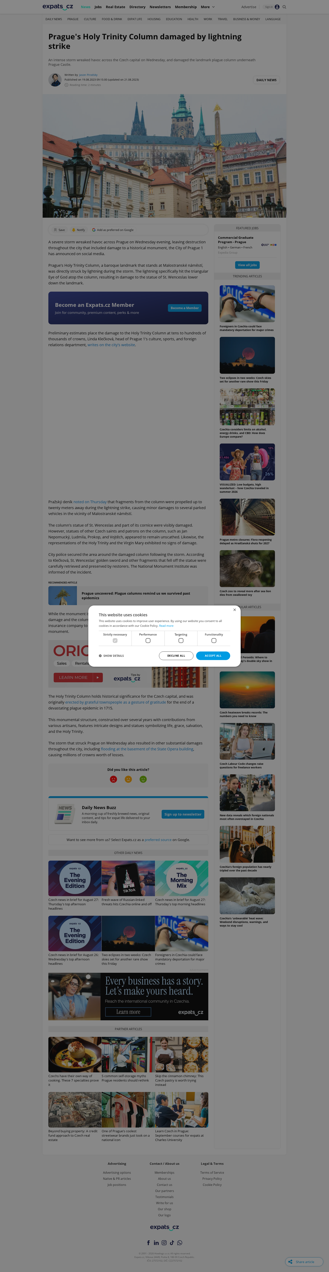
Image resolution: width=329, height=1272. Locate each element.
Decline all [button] (176, 655)
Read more (166, 626)
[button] (111, 656)
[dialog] (164, 636)
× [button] (234, 609)
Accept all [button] (213, 655)
